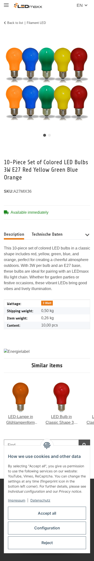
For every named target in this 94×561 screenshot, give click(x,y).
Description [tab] (14, 234)
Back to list (15, 23)
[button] (87, 234)
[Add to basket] (8, 38)
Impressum (16, 500)
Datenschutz (40, 500)
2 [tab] (49, 135)
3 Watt (47, 303)
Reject (47, 542)
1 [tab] (44, 135)
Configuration (47, 527)
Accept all (47, 513)
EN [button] (80, 5)
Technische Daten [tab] (47, 234)
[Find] (84, 445)
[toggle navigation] (6, 3)
